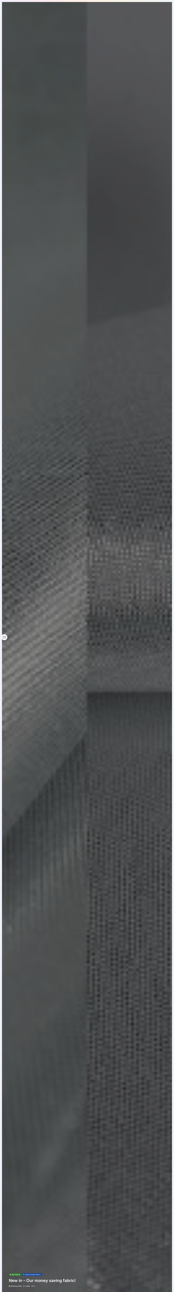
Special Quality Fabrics (33, 1274)
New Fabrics (15, 1274)
